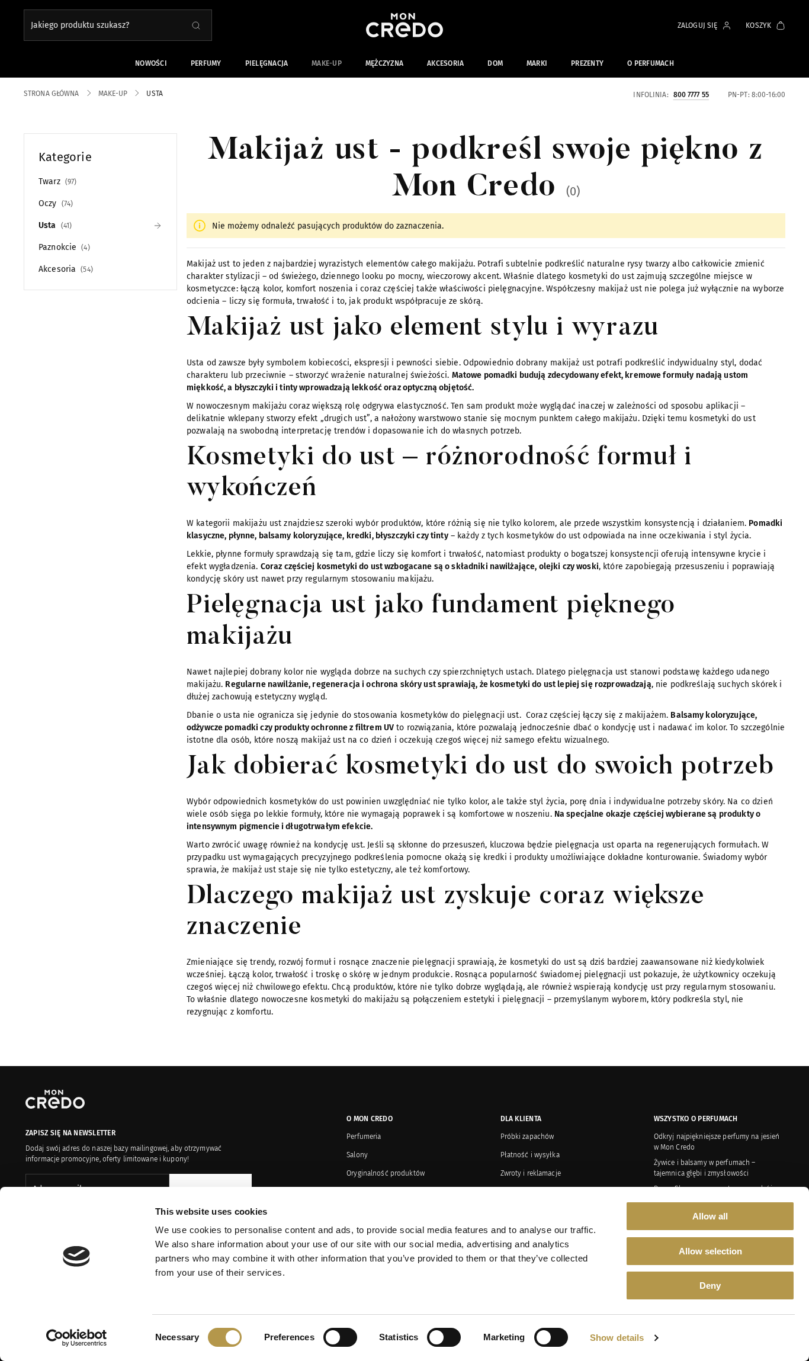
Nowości (151, 63)
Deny (710, 1285)
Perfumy (206, 63)
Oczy (54, 203)
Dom (495, 63)
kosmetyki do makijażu (354, 999)
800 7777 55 (691, 94)
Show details (617, 1338)
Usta (53, 225)
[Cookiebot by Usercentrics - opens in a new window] (77, 1338)
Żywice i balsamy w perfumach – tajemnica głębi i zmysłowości (705, 1167)
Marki (537, 63)
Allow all (710, 1216)
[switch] (340, 1337)
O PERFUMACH (650, 63)
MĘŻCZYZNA (384, 63)
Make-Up (327, 63)
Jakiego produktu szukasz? (80, 25)
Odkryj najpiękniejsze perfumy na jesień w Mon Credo (717, 1141)
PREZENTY (587, 63)
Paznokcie (63, 247)
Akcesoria (445, 63)
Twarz (56, 181)
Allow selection (710, 1251)
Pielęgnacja (266, 63)
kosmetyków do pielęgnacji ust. (460, 715)
